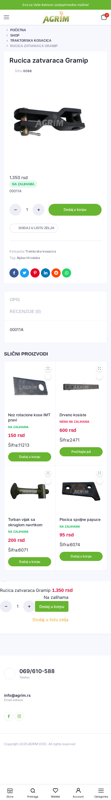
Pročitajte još (81, 452)
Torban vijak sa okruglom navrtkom (25, 522)
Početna (18, 30)
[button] (33, 228)
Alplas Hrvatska (28, 258)
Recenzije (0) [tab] (25, 311)
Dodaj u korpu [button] (29, 457)
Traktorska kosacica (30, 40)
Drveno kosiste (73, 415)
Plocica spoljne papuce (80, 519)
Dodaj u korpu (75, 209)
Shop (14, 35)
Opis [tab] (15, 299)
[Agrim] (55, 17)
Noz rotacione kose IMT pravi (29, 417)
